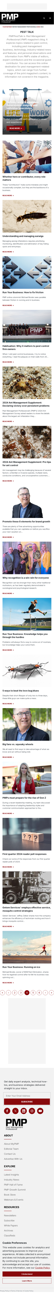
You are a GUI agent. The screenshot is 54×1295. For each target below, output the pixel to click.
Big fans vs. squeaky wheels (18, 744)
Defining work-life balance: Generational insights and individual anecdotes (23, 105)
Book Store (10, 1194)
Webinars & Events (13, 1199)
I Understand (26, 1274)
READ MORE (15, 128)
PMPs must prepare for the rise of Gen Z (24, 797)
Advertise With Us (13, 1159)
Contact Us (10, 1154)
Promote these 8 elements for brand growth (26, 521)
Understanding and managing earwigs (23, 236)
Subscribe (27, 1101)
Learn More (27, 1281)
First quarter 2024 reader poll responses (24, 854)
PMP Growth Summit (15, 1189)
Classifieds (9, 1235)
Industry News (11, 1179)
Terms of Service (16, 1291)
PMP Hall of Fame (13, 1184)
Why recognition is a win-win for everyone (26, 577)
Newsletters (10, 1215)
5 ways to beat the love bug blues (21, 690)
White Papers (11, 1225)
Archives (8, 1230)
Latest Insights (11, 1174)
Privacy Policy (4, 1291)
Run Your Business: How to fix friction (23, 292)
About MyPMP (11, 1144)
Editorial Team (11, 1149)
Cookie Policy (42, 1267)
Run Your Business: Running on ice (21, 967)
